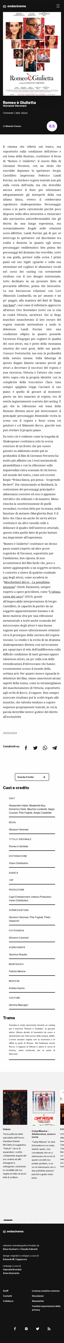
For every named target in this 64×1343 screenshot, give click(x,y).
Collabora (8, 1301)
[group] (15, 1135)
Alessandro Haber (18, 805)
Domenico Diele (17, 809)
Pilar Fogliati (25, 812)
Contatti (7, 1296)
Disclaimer (38, 1296)
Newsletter (38, 1301)
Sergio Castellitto (42, 812)
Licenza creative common (46, 1291)
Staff (5, 1291)
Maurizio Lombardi (37, 809)
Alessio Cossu (13, 126)
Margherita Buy (37, 805)
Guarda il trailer (25, 777)
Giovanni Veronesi (18, 829)
